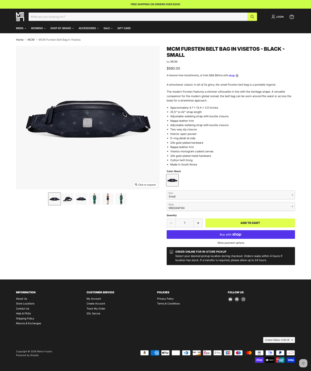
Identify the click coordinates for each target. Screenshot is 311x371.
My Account (94, 298)
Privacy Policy (165, 298)
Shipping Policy (25, 318)
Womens (37, 28)
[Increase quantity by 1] (198, 222)
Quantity (172, 215)
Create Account (96, 303)
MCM (31, 39)
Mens (20, 28)
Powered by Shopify (27, 355)
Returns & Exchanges (28, 323)
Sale (107, 28)
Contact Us (22, 308)
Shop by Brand (61, 28)
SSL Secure (93, 313)
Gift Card (124, 28)
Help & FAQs (23, 313)
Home (20, 39)
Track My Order (96, 308)
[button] (54, 199)
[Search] (252, 17)
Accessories (88, 28)
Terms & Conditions (168, 303)
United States (277, 339)
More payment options (231, 242)
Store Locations (25, 303)
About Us (21, 298)
